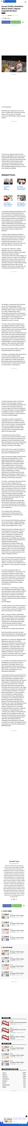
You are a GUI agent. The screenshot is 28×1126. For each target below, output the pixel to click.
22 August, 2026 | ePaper (17, 937)
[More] (22, 22)
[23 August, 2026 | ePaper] (5, 931)
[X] (16, 899)
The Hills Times (6, 18)
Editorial (6, 1018)
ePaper (11, 913)
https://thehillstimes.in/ (14, 863)
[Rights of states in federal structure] (5, 1037)
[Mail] (14, 899)
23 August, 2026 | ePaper (17, 930)
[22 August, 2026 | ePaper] (5, 938)
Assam (3, 13)
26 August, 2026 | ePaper (17, 915)
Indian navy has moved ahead (18, 1022)
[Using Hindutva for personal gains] (5, 1030)
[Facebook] (11, 899)
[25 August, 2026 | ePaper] (5, 924)
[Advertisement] (14, 40)
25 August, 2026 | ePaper (17, 923)
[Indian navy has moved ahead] (5, 1023)
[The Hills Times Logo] (10, 1)
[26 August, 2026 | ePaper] (5, 916)
